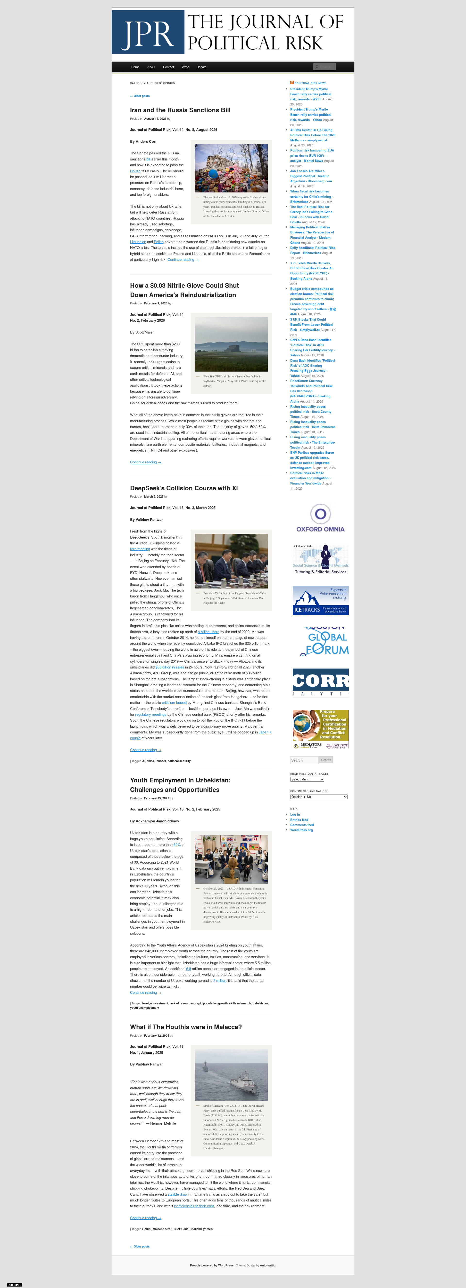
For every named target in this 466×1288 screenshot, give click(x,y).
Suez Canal (181, 1229)
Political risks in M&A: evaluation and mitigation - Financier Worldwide (310, 477)
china (150, 761)
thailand (196, 1229)
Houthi (146, 1229)
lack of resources (182, 1003)
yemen (208, 1229)
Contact (168, 66)
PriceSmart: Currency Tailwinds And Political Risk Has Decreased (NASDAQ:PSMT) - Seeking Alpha (311, 391)
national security (179, 761)
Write (185, 66)
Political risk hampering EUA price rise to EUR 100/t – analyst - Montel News (312, 155)
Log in (295, 814)
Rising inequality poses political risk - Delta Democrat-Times (313, 426)
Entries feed (299, 819)
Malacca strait (162, 1229)
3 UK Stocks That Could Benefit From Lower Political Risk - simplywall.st (311, 324)
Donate (202, 66)
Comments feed (302, 824)
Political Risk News (311, 83)
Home (135, 66)
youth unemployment (144, 1007)
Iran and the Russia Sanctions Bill (180, 109)
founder (161, 761)
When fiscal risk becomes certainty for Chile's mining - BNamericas (311, 196)
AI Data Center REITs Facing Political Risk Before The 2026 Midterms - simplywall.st (312, 134)
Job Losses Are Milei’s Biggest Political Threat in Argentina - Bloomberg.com (311, 175)
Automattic (267, 1265)
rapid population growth (211, 1003)
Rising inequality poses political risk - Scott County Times (310, 411)
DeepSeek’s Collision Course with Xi (184, 487)
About (151, 66)
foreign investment (155, 1003)
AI (143, 761)
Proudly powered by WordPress (212, 1265)
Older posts (140, 96)
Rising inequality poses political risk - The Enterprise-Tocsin (312, 442)
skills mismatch (240, 1003)
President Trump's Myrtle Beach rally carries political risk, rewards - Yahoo (310, 114)
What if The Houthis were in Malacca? (186, 1026)
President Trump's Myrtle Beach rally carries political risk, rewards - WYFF (310, 94)
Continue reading (183, 259)
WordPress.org (301, 829)
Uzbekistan (260, 1003)
